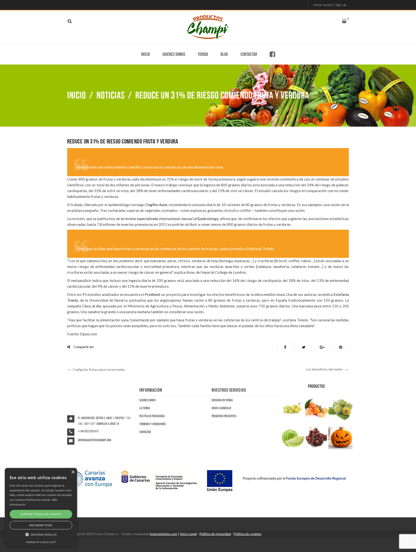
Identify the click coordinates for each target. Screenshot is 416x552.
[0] (344, 21)
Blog (224, 54)
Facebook (285, 347)
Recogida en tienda (222, 400)
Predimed (152, 294)
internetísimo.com (163, 534)
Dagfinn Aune (156, 204)
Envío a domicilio (221, 408)
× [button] (73, 472)
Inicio (145, 54)
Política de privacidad (152, 416)
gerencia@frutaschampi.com (94, 440)
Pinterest (340, 347)
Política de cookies (247, 534)
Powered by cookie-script (41, 542)
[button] (41, 535)
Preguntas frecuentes (224, 416)
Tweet (303, 347)
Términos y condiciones (152, 424)
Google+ (322, 347)
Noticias (111, 95)
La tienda (144, 408)
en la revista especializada (167, 218)
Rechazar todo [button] (40, 525)
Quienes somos (173, 54)
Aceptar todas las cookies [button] (41, 514)
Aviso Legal (188, 534)
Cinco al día (91, 306)
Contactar (248, 54)
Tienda (203, 54)
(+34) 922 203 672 (88, 431)
